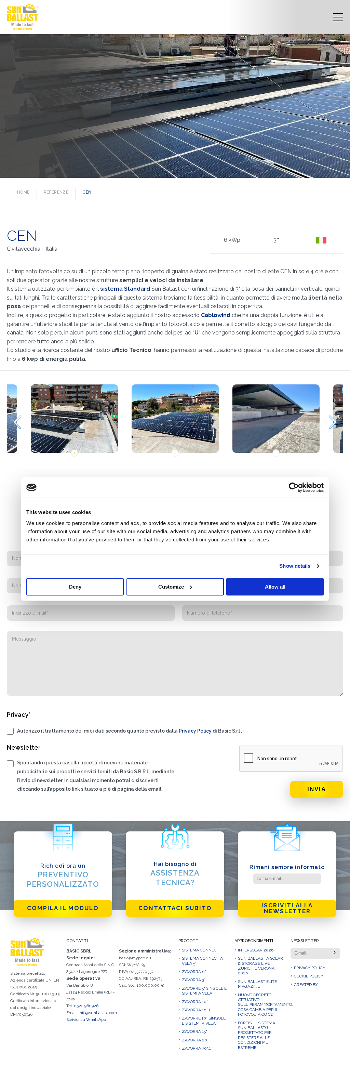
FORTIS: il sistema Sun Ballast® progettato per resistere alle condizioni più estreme (256, 1035)
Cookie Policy (308, 976)
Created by (306, 984)
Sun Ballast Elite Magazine (257, 984)
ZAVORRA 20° (195, 1040)
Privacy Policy (195, 731)
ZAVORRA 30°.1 (196, 1048)
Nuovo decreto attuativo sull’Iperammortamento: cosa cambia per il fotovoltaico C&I (261, 1004)
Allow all (275, 587)
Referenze (56, 192)
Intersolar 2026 (255, 950)
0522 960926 (86, 1005)
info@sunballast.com (98, 1012)
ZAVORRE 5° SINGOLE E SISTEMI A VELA (204, 991)
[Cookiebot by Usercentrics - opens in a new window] (294, 487)
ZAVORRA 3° (193, 979)
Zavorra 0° (194, 971)
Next (333, 422)
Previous (17, 422)
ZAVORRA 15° (194, 1031)
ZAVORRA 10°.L (196, 1010)
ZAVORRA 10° (195, 1001)
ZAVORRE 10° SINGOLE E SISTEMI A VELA (204, 1020)
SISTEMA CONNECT (200, 950)
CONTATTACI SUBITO (175, 908)
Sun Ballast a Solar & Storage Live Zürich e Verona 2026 (260, 965)
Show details (294, 566)
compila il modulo (63, 908)
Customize (171, 587)
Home (23, 192)
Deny (75, 587)
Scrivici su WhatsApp (86, 1019)
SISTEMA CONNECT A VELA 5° (202, 960)
